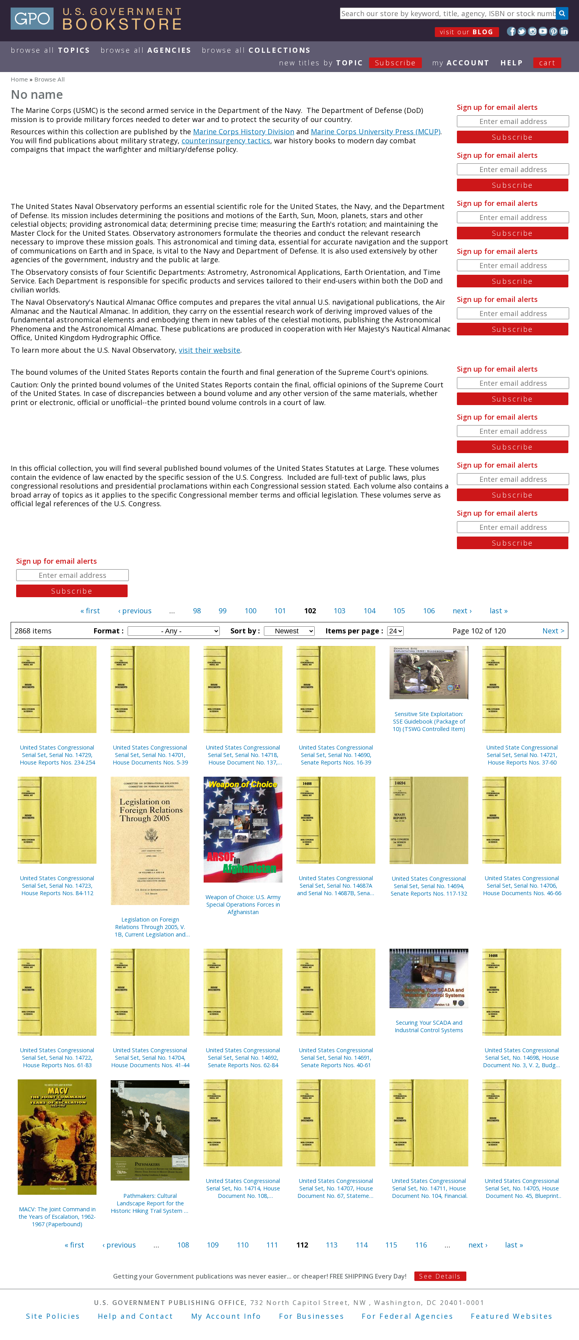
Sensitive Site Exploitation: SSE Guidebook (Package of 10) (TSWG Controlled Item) (429, 721)
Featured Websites (512, 1316)
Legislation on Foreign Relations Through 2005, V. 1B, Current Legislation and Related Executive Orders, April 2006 (150, 927)
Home (19, 79)
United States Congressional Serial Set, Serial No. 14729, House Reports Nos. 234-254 (57, 755)
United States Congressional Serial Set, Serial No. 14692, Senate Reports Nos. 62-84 (243, 1057)
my (461, 62)
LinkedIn (563, 31)
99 (222, 610)
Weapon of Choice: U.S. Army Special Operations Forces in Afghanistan (243, 904)
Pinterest (553, 31)
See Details (440, 1276)
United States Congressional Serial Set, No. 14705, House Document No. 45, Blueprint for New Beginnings (522, 1188)
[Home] (99, 27)
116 (421, 1244)
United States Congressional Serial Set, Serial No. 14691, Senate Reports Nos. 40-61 (336, 1057)
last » (499, 610)
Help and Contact (136, 1316)
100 (250, 610)
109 (213, 1244)
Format (107, 630)
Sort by (244, 630)
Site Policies (53, 1316)
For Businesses (312, 1316)
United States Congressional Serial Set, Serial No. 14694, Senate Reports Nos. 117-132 (429, 886)
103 (339, 610)
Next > (553, 630)
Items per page (353, 630)
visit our (467, 32)
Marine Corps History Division (243, 131)
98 (197, 610)
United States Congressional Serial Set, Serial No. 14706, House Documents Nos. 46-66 (522, 885)
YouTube (542, 31)
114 (361, 1244)
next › (462, 610)
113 (332, 1244)
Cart (547, 62)
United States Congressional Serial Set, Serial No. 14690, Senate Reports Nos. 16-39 (336, 755)
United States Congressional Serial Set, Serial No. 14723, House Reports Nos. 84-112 (57, 885)
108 (183, 1244)
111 (272, 1244)
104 (369, 610)
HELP (511, 62)
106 (429, 610)
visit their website (209, 350)
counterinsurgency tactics (226, 140)
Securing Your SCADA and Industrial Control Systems (429, 1026)
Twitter (522, 31)
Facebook (511, 31)
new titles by (347, 62)
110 (243, 1244)
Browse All (50, 50)
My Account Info (226, 1316)
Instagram (532, 31)
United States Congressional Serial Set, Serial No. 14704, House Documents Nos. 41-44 (150, 1057)
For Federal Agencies (407, 1316)
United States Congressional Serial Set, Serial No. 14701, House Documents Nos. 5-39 (150, 755)
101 (280, 610)
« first (90, 610)
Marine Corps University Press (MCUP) (375, 131)
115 (391, 1244)
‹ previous (135, 610)
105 (399, 610)
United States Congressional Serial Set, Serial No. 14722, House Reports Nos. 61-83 (57, 1057)
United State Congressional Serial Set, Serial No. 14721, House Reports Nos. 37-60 (522, 755)
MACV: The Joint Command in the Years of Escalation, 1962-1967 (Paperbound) (57, 1216)
